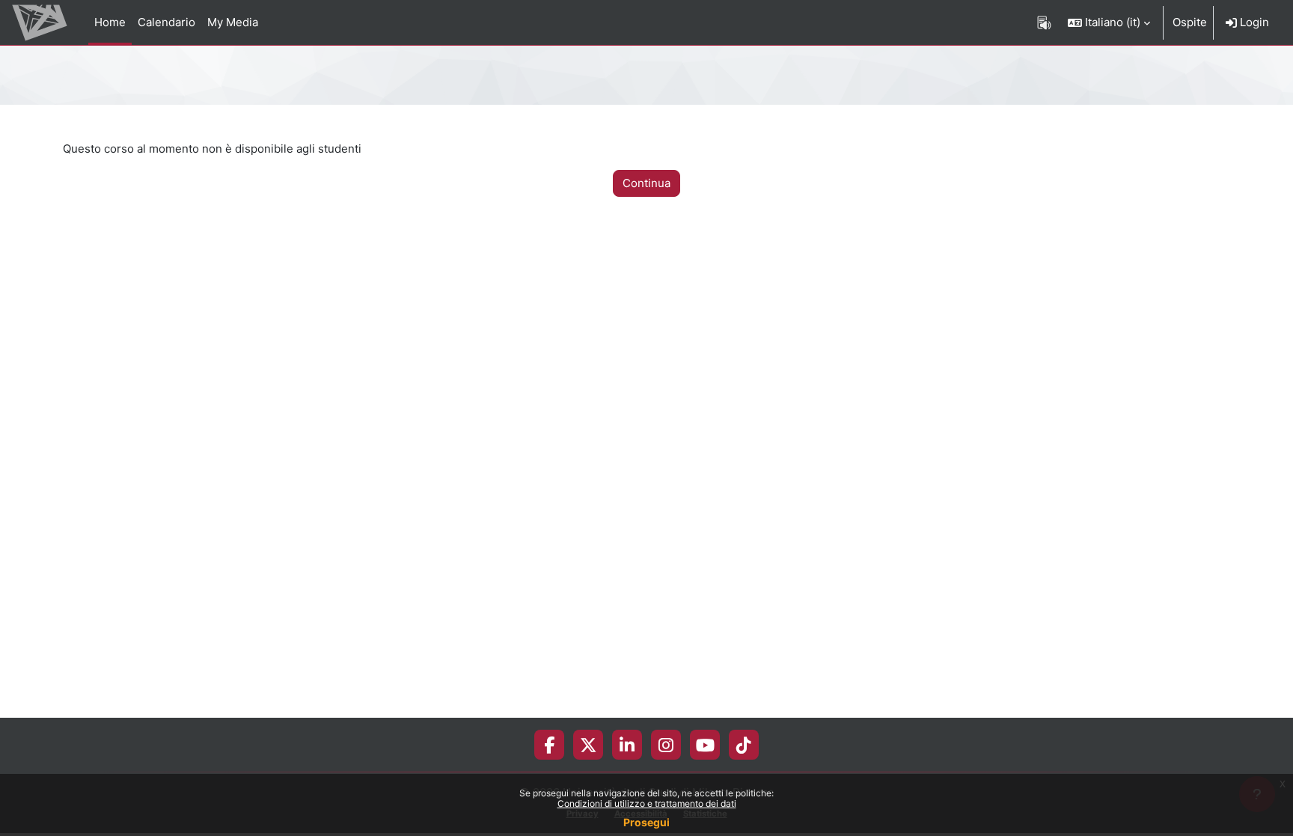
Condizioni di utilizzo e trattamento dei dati (646, 803)
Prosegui (646, 822)
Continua (646, 183)
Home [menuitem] (110, 22)
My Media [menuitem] (232, 22)
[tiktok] (743, 744)
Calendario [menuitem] (166, 22)
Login (1253, 22)
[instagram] (665, 744)
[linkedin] (627, 744)
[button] (1109, 22)
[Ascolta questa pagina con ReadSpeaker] (1044, 22)
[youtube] (705, 744)
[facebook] (549, 744)
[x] (588, 744)
